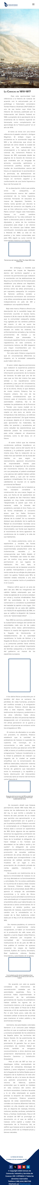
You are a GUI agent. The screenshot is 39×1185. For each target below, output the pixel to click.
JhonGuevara (25, 1184)
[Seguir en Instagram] (19, 1167)
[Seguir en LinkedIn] (28, 1167)
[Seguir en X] (15, 1167)
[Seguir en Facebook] (11, 1167)
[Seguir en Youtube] (24, 1167)
